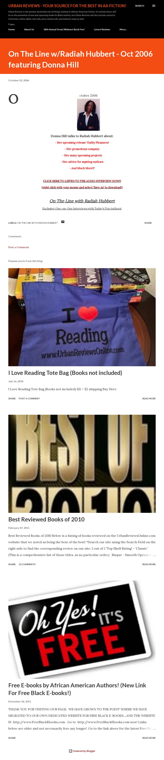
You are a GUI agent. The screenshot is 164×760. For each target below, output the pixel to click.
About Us (29, 29)
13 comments (27, 564)
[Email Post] (63, 222)
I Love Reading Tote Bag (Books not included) (65, 372)
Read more (149, 398)
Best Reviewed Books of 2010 (46, 519)
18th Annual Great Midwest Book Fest (64, 29)
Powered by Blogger (84, 750)
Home (11, 29)
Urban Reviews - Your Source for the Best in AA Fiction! (67, 5)
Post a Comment (18, 247)
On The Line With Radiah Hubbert (37, 222)
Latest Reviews (102, 29)
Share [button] (148, 222)
